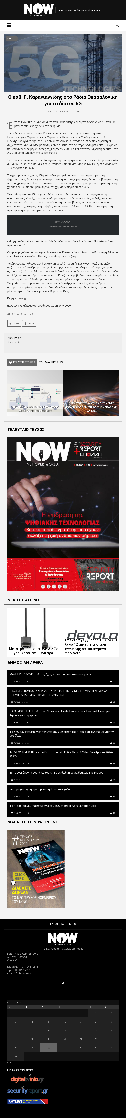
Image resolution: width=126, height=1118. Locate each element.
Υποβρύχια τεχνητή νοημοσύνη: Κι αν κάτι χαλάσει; (42, 789)
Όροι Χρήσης (14, 960)
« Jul (9, 1062)
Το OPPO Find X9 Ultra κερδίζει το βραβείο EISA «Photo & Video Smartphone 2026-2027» (61, 754)
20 (113, 780)
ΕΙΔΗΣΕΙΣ (11, 38)
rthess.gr (21, 298)
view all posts (13, 342)
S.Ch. (50, 111)
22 (113, 763)
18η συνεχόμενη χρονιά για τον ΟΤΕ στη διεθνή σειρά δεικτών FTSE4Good (57, 772)
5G (13, 314)
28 (113, 743)
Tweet (15, 323)
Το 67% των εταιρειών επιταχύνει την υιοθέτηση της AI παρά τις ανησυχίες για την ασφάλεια (62, 733)
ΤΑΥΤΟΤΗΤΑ (56, 924)
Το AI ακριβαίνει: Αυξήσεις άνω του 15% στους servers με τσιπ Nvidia (53, 806)
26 (49, 1047)
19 (113, 796)
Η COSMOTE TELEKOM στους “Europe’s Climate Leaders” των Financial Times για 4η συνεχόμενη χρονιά (60, 713)
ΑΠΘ (19, 314)
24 (16, 1047)
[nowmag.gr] (39, 9)
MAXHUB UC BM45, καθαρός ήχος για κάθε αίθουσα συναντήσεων (51, 674)
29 (113, 722)
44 (113, 681)
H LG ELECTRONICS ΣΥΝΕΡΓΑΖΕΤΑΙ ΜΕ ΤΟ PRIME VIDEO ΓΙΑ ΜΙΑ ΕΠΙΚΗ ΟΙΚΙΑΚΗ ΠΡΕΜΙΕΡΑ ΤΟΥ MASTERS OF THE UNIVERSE (59, 693)
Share (30, 323)
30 (113, 702)
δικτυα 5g (29, 314)
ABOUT (73, 924)
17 (113, 813)
